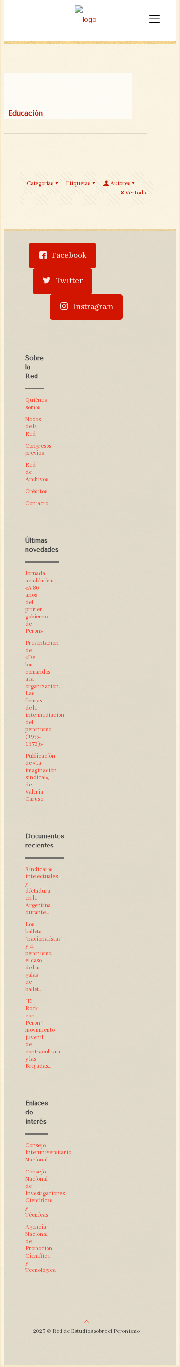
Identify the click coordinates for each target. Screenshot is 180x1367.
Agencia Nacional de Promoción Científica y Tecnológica (33, 1248)
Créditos (33, 491)
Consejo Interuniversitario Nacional (33, 1152)
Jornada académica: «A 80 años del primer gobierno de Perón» (33, 602)
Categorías (40, 183)
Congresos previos (33, 449)
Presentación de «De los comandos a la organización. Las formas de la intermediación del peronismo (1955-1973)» (33, 694)
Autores (120, 183)
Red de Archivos (33, 472)
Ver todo (135, 192)
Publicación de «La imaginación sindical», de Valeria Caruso (33, 777)
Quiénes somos (33, 404)
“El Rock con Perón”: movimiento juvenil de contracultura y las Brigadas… (33, 1034)
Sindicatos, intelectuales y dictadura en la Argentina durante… (33, 891)
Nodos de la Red (33, 426)
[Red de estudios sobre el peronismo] (86, 19)
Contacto (33, 503)
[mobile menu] (154, 19)
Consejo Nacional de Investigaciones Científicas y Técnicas (33, 1193)
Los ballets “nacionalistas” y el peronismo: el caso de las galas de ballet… (33, 957)
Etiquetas (78, 183)
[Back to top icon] (87, 1322)
